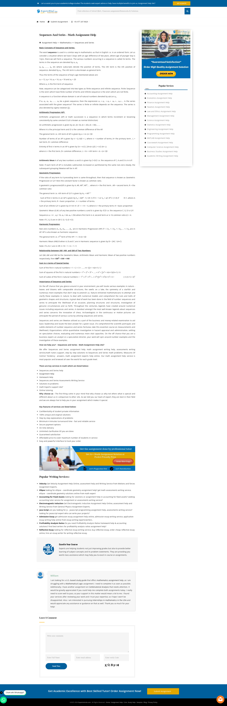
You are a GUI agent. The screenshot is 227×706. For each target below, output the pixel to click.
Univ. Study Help (129, 702)
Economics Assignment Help (159, 98)
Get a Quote (181, 3)
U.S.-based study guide (76, 580)
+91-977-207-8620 (80, 22)
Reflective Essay (46, 530)
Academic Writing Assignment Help (162, 156)
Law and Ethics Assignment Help (161, 111)
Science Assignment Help (158, 120)
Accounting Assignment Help (159, 93)
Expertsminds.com (84, 702)
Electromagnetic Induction (51, 503)
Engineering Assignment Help (160, 129)
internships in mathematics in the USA (109, 600)
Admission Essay (47, 516)
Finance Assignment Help (158, 102)
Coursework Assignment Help (160, 142)
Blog (145, 702)
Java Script (44, 510)
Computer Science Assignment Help (163, 147)
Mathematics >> (67, 42)
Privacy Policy (152, 702)
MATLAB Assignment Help (158, 138)
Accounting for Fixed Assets (52, 497)
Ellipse (42, 490)
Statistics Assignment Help (159, 124)
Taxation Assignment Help (158, 107)
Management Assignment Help (160, 116)
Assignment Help (49, 42)
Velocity (43, 483)
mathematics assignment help (110, 580)
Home (42, 21)
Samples (139, 702)
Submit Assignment (59, 21)
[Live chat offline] (220, 699)
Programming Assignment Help (161, 133)
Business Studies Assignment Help (162, 151)
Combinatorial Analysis (99, 587)
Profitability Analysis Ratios (52, 523)
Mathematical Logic (74, 583)
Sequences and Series (84, 42)
